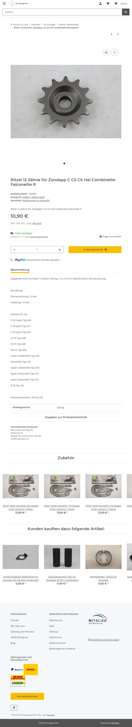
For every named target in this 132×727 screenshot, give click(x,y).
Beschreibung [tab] (20, 269)
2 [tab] (68, 163)
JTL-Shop (115, 723)
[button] (100, 3)
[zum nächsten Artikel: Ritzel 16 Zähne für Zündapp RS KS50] (118, 34)
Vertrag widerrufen (27, 696)
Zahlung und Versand (22, 631)
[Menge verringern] (14, 249)
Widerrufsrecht (57, 643)
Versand (37, 223)
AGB (51, 626)
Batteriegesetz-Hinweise (62, 648)
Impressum (55, 637)
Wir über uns (18, 626)
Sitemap (53, 631)
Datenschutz (56, 620)
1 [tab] (64, 163)
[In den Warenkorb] (13, 44)
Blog (13, 643)
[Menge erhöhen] (59, 249)
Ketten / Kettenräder (34, 197)
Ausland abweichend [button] (38, 236)
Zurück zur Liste (20, 24)
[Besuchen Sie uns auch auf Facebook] (14, 707)
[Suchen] (125, 12)
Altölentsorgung (19, 637)
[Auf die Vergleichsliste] (106, 52)
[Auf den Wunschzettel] (114, 52)
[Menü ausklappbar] (4, 2)
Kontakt (15, 620)
